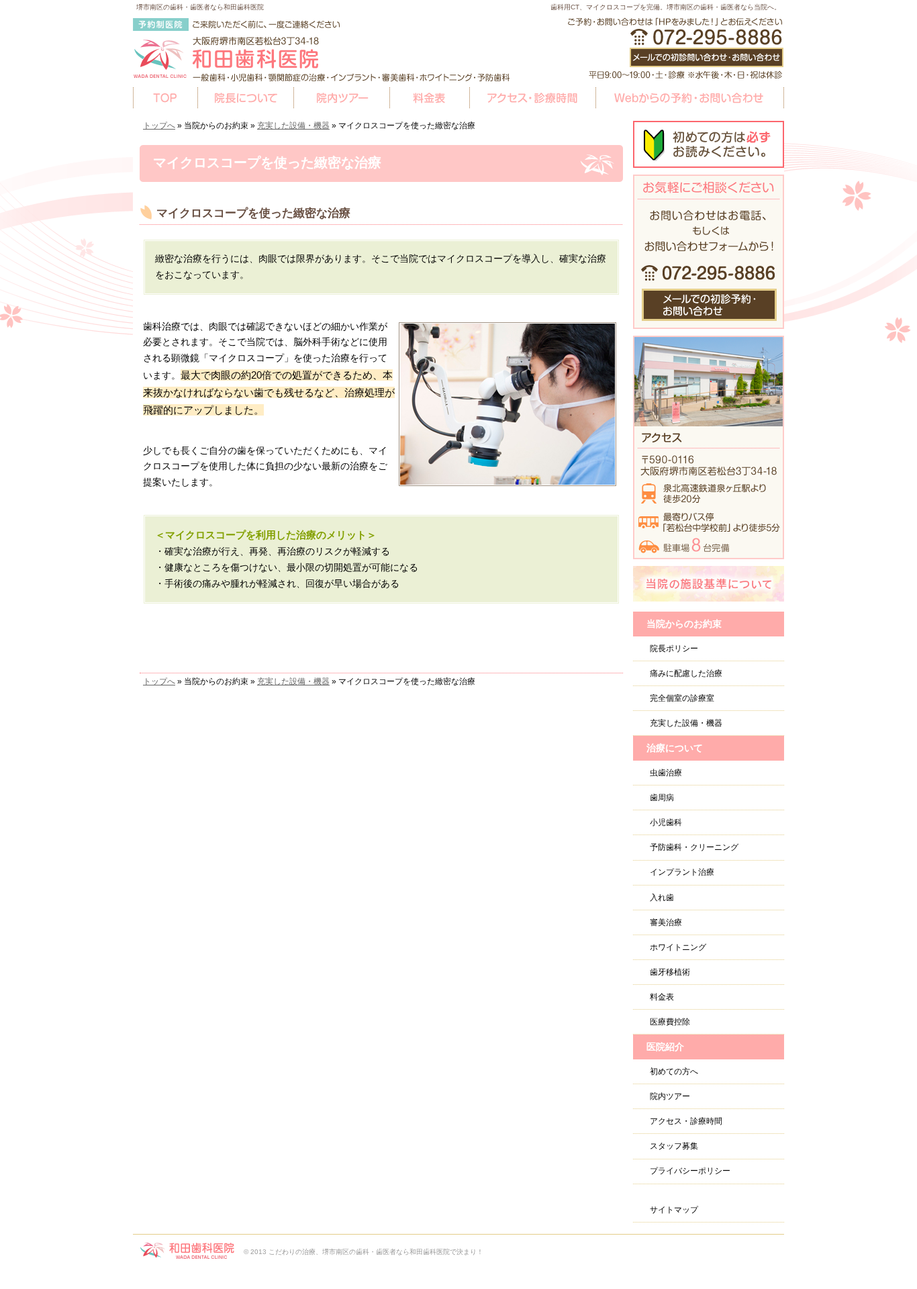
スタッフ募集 (674, 1146)
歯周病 (662, 797)
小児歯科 (666, 822)
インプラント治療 (682, 872)
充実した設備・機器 (293, 125)
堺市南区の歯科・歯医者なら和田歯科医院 (200, 7)
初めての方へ (674, 1071)
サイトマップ (674, 1209)
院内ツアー (670, 1096)
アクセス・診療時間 (686, 1121)
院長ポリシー (674, 648)
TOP (165, 98)
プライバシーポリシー (690, 1171)
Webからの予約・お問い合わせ (689, 98)
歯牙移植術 (670, 972)
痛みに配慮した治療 (686, 673)
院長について (245, 98)
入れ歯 (662, 897)
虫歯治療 (666, 772)
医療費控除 (670, 1022)
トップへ (159, 125)
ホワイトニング (678, 947)
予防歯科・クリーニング (694, 847)
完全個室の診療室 (682, 698)
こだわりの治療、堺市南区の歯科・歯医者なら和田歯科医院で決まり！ (376, 1251)
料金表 (662, 997)
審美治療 (666, 922)
